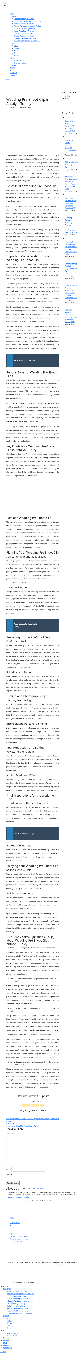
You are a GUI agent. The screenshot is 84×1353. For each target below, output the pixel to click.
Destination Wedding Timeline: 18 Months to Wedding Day (70, 126)
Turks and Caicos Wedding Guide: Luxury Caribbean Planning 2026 (71, 203)
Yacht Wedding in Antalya (24, 31)
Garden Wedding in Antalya (24, 36)
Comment (10, 1133)
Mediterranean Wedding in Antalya (27, 21)
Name (8, 1169)
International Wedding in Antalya (27, 41)
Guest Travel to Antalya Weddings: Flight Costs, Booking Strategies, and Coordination (71, 292)
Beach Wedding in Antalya (24, 19)
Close (64, 90)
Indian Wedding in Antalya (24, 23)
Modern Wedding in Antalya (25, 38)
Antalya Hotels (19, 60)
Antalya (17, 48)
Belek (16, 46)
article (9, 95)
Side (15, 53)
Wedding (16, 95)
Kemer (16, 55)
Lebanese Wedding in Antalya (25, 28)
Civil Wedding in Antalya (23, 33)
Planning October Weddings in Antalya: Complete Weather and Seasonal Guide (71, 225)
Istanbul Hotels (20, 63)
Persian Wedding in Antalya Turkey (27, 26)
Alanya (16, 50)
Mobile (10, 1174)
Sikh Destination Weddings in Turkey (71, 164)
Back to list (10, 1123)
